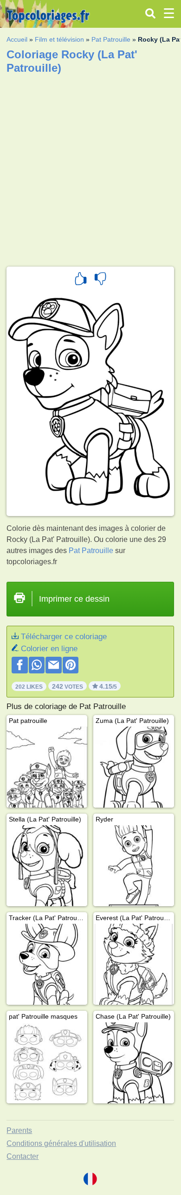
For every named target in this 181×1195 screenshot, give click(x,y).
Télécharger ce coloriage (64, 636)
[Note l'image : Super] (80, 280)
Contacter (22, 1156)
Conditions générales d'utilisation (61, 1143)
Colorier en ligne (49, 648)
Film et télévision (59, 39)
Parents (19, 1130)
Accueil (16, 39)
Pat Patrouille (110, 39)
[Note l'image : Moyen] (100, 280)
